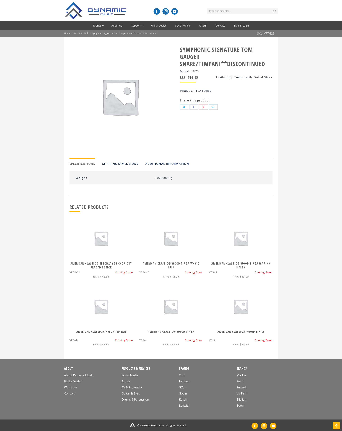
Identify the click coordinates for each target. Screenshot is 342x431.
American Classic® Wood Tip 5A (171, 332)
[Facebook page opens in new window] (157, 11)
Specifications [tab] (82, 164)
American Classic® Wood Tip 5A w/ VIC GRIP (171, 265)
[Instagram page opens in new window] (165, 11)
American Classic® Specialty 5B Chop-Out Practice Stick (101, 265)
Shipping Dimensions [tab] (120, 164)
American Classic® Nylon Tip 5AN (101, 332)
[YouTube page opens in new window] (174, 11)
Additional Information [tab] (167, 164)
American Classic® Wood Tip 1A (240, 332)
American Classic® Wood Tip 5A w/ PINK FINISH (240, 265)
